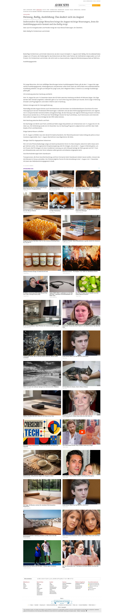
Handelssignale (53, 588)
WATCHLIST (98, 1)
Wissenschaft (39, 588)
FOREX (51, 584)
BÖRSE (34, 9)
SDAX (24, 587)
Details (78, 611)
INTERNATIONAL (77, 9)
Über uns (75, 605)
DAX (24, 583)
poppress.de (77, 588)
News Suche (95, 5)
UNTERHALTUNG (53, 9)
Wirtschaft (39, 11)
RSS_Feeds (64, 587)
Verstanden (83, 611)
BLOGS (84, 1)
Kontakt (64, 588)
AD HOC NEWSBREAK (66, 583)
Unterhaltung (39, 592)
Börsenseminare (53, 593)
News (31, 605)
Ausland (38, 589)
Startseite (35, 11)
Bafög (28, 14)
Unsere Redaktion (83, 605)
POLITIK (44, 9)
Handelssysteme (53, 587)
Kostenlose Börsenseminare (78, 585)
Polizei (38, 591)
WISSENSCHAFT (61, 9)
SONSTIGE (83, 9)
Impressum (42, 605)
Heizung (25, 14)
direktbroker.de (78, 587)
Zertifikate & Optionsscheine (53, 591)
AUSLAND (67, 9)
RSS (94, 1)
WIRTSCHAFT (39, 9)
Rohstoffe (52, 586)
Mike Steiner (92, 605)
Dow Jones (25, 588)
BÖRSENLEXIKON (89, 1)
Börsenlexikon (28, 578)
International (39, 593)
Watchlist (64, 584)
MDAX (24, 584)
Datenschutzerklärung (52, 605)
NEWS (24, 9)
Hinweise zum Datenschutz (65, 605)
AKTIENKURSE (29, 9)
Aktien (51, 589)
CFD (50, 583)
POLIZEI (71, 9)
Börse (38, 583)
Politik (38, 586)
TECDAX (25, 586)
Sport (38, 587)
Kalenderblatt (39, 594)
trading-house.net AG (79, 583)
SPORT (48, 9)
